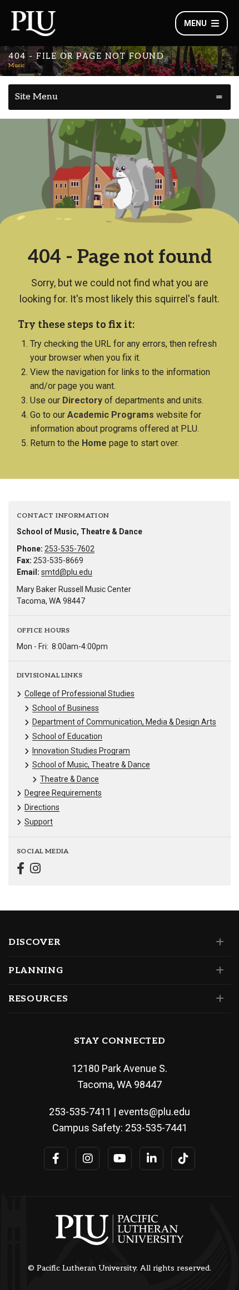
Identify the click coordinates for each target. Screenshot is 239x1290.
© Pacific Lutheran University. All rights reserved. (119, 1268)
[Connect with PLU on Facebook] (56, 1158)
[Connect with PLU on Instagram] (87, 1158)
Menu (195, 23)
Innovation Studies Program (81, 750)
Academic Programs (110, 414)
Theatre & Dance (69, 779)
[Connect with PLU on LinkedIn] (151, 1158)
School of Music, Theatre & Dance (91, 764)
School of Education (67, 736)
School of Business (65, 708)
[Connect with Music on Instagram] (35, 869)
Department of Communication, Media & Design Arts (124, 721)
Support (38, 821)
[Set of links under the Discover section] (218, 942)
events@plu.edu (154, 1111)
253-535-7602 (69, 548)
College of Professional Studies (79, 693)
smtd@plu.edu (66, 572)
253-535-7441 (156, 1128)
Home (94, 443)
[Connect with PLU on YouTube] (120, 1158)
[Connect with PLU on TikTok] (183, 1158)
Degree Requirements (63, 792)
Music (16, 65)
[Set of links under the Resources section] (218, 999)
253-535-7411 (80, 1111)
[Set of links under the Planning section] (218, 970)
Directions (41, 807)
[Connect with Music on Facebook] (20, 869)
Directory (82, 400)
